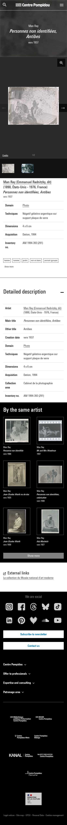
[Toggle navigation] (61, 5)
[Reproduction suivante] (63, 108)
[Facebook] (21, 608)
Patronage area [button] (12, 692)
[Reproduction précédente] (4, 108)
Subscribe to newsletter (33, 634)
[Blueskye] (46, 608)
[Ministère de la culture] (33, 799)
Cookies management (55, 815)
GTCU (28, 815)
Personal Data (38, 815)
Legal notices (9, 815)
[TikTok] (58, 608)
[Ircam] (46, 721)
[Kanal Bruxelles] (23, 758)
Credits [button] (5, 155)
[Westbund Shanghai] (48, 758)
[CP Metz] (24, 739)
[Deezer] (33, 621)
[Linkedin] (9, 621)
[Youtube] (58, 621)
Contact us (34, 645)
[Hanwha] (33, 777)
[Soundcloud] (46, 621)
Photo (26, 205)
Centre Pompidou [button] (13, 664)
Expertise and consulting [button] (17, 682)
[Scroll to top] (59, 817)
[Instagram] (9, 608)
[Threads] (33, 608)
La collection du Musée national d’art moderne (28, 577)
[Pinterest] (21, 621)
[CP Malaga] (43, 739)
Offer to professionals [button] (15, 673)
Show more (33, 555)
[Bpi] (23, 721)
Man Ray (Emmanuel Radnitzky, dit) (27, 182)
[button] (33, 292)
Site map (20, 815)
